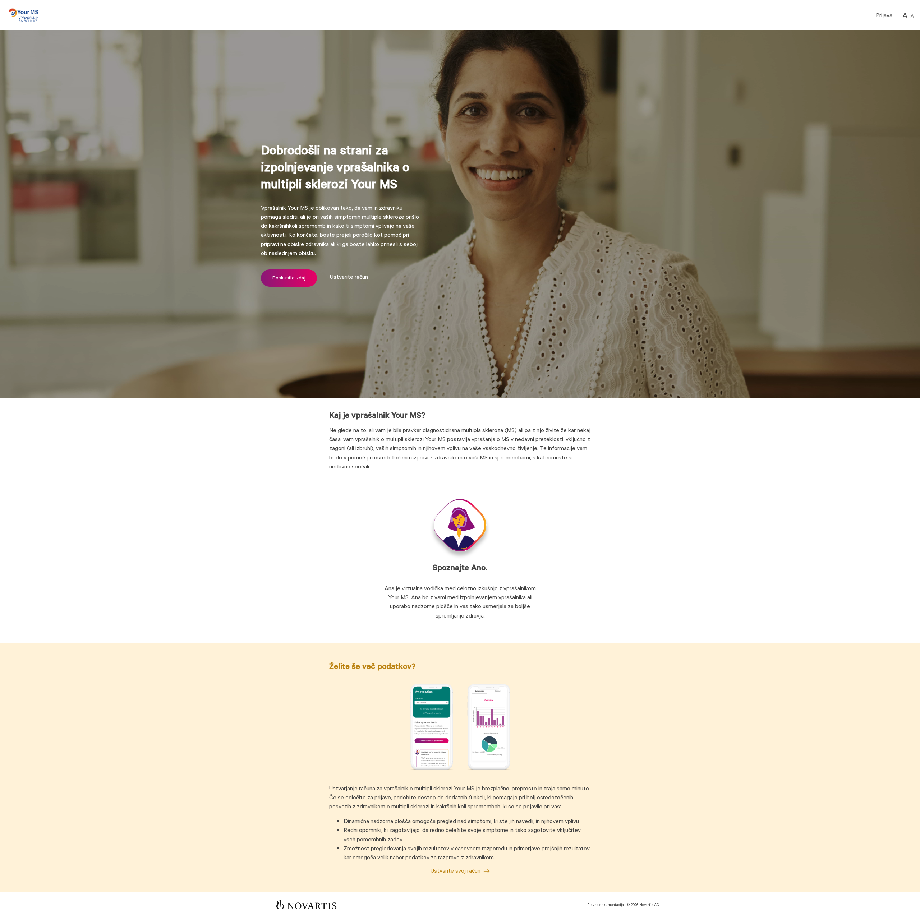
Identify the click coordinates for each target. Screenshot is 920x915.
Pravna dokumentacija (605, 905)
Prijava (884, 15)
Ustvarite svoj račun (455, 871)
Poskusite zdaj (288, 278)
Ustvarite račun (348, 277)
